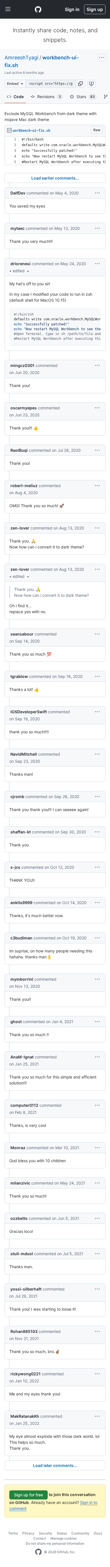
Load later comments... (55, 1465)
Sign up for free (28, 1494)
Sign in (72, 9)
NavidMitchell (23, 754)
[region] (55, 151)
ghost (16, 1021)
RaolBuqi (19, 450)
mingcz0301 (22, 365)
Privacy (28, 1533)
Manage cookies (63, 1538)
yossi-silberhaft (25, 1289)
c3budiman (21, 937)
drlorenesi (20, 263)
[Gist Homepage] (38, 9)
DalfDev (17, 193)
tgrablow (19, 676)
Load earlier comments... (55, 178)
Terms (13, 1533)
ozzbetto (19, 1218)
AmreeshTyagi (21, 57)
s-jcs (15, 867)
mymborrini (21, 979)
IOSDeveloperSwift (28, 711)
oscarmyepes (23, 407)
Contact (39, 1538)
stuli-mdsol (21, 1253)
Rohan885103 (24, 1331)
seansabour (22, 634)
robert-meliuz (24, 485)
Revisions (49, 96)
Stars (85, 96)
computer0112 (24, 1105)
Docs (98, 1533)
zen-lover (19, 528)
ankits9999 (21, 902)
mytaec (17, 228)
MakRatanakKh (24, 1416)
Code (19, 96)
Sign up (95, 9)
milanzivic (20, 1183)
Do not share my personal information (55, 1543)
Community (80, 1533)
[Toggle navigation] (8, 9)
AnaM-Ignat (22, 1056)
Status (62, 1533)
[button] (80, 84)
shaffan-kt (20, 831)
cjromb (17, 796)
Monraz (17, 1147)
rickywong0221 (25, 1373)
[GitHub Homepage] (38, 1552)
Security (45, 1533)
